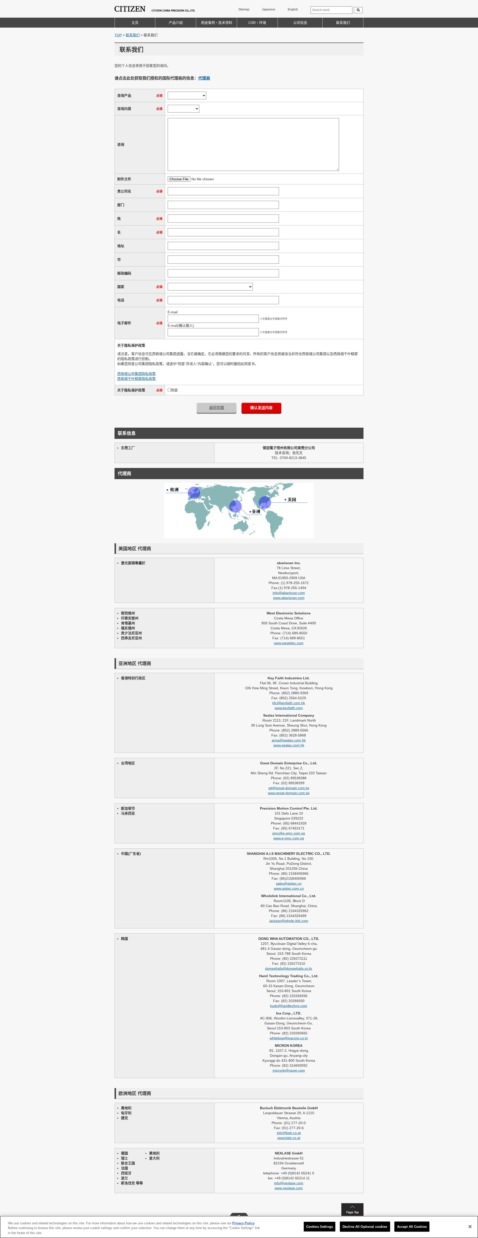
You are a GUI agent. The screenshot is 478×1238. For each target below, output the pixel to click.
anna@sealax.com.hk (289, 740)
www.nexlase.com (289, 1188)
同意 (174, 390)
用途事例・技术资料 (216, 23)
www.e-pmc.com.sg (288, 838)
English (293, 9)
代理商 (204, 78)
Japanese (268, 9)
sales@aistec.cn (288, 883)
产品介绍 (176, 23)
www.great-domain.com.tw (288, 793)
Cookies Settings (319, 1226)
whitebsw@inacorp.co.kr (289, 1038)
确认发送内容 (261, 408)
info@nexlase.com (288, 1183)
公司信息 (300, 23)
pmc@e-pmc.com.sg (288, 833)
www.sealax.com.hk (288, 745)
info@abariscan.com (289, 593)
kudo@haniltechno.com (288, 1006)
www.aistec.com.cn (289, 888)
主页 (134, 23)
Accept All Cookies (412, 1226)
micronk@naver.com (289, 1070)
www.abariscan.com (288, 598)
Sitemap (243, 9)
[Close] (470, 1226)
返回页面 (216, 408)
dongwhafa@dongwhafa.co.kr (288, 968)
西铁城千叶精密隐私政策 (136, 379)
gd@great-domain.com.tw (288, 788)
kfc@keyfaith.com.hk (288, 703)
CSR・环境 (257, 23)
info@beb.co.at (289, 1133)
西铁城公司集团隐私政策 (136, 374)
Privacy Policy (243, 1223)
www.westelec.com (288, 643)
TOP (118, 35)
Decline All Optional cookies (365, 1226)
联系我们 (343, 23)
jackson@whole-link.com (288, 921)
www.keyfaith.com (289, 708)
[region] (239, 1227)
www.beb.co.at (288, 1138)
